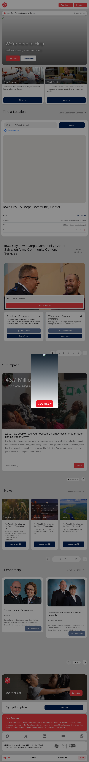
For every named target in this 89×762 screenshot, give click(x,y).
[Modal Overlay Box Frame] (44, 381)
